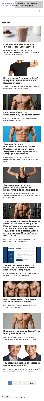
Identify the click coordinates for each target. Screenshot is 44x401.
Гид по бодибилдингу (13, 3)
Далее (32, 383)
